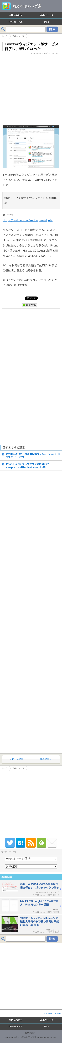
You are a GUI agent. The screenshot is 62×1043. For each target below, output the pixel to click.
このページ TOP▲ (52, 1013)
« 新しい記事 (16, 759)
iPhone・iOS (16, 21)
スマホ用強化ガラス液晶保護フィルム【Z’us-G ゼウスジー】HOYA (33, 455)
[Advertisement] (31, 91)
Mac (46, 21)
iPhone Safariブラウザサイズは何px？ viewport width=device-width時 (27, 465)
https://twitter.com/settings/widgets (28, 220)
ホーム (4, 768)
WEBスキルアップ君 (27, 1037)
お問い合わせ (15, 15)
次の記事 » (45, 759)
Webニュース (47, 15)
